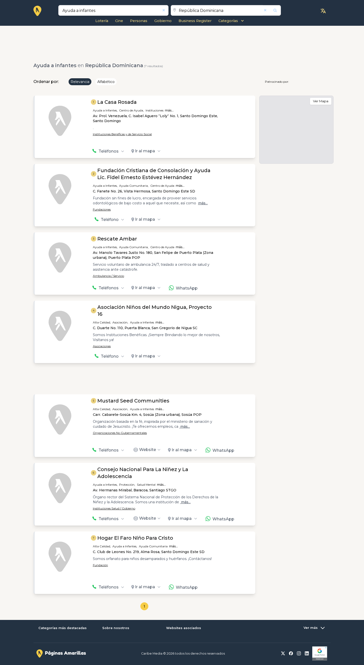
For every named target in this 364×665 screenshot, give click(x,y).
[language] (323, 11)
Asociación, (120, 322)
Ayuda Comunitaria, (134, 185)
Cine (119, 21)
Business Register (195, 21)
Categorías (228, 21)
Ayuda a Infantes (142, 322)
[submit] (272, 10)
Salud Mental (146, 484)
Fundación (100, 565)
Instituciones (154, 110)
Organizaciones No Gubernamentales (120, 433)
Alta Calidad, (102, 322)
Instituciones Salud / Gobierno (114, 508)
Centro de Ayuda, (131, 110)
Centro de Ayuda (162, 185)
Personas (138, 21)
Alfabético (106, 82)
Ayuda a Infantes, (105, 110)
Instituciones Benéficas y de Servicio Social (122, 134)
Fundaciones (102, 209)
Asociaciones (102, 346)
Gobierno (163, 21)
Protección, (127, 484)
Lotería (101, 21)
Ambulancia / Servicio (108, 276)
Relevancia (80, 82)
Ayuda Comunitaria (153, 546)
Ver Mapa (320, 101)
